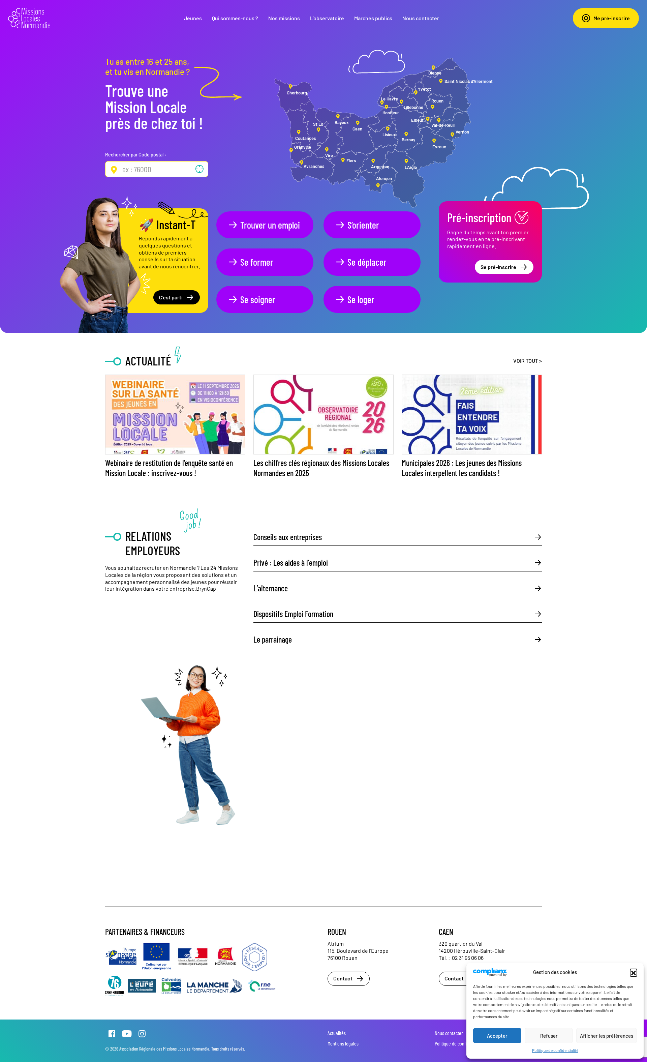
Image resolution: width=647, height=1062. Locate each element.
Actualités (337, 1033)
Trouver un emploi (270, 225)
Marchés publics (373, 18)
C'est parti (171, 297)
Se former (256, 262)
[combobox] (156, 169)
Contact (342, 978)
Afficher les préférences (606, 1036)
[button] (633, 972)
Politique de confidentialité (555, 1050)
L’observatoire (327, 18)
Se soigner (257, 299)
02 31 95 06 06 (468, 957)
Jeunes (193, 18)
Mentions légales (343, 1043)
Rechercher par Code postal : (135, 154)
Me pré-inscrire (611, 18)
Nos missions (284, 18)
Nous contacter (420, 18)
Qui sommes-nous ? (235, 18)
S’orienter (363, 225)
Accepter (497, 1036)
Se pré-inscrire (498, 267)
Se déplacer (367, 262)
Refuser (549, 1036)
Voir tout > (527, 360)
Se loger (360, 299)
